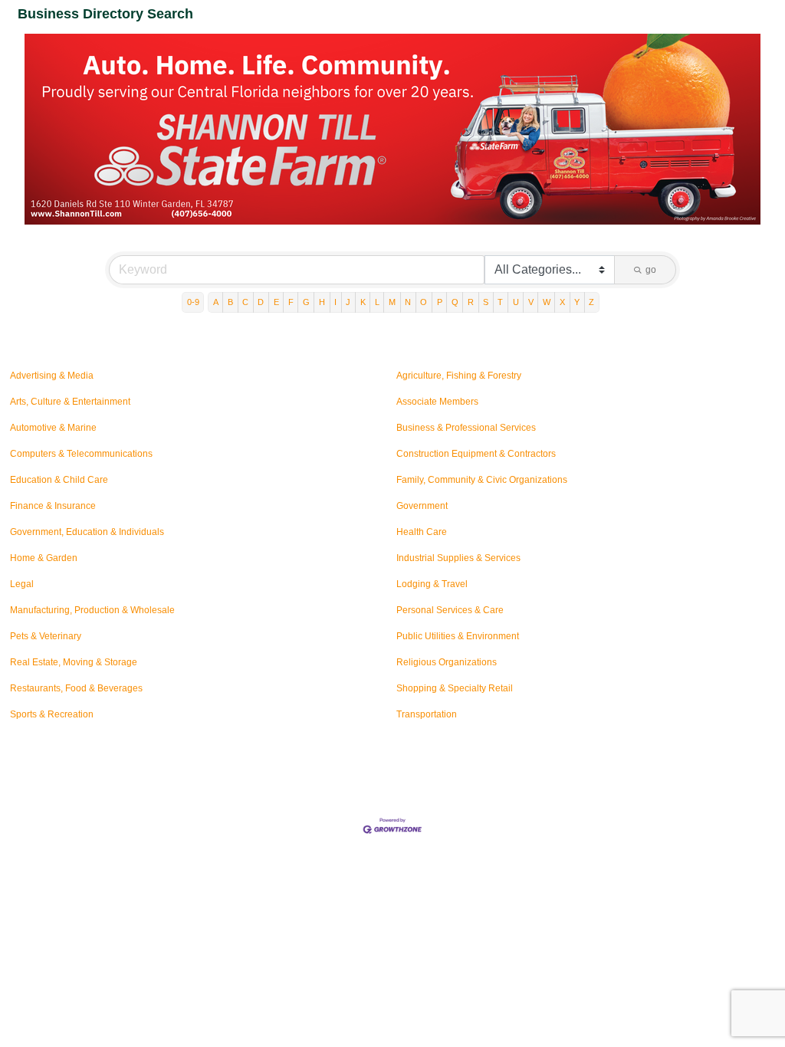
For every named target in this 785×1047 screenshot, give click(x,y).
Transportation (426, 714)
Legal (22, 584)
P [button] (439, 302)
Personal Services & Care (450, 610)
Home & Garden (43, 558)
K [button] (363, 302)
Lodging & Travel (432, 584)
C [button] (245, 302)
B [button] (230, 302)
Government (422, 506)
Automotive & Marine (53, 427)
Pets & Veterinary (45, 636)
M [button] (392, 302)
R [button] (471, 302)
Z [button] (591, 302)
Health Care (421, 532)
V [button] (531, 302)
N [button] (408, 302)
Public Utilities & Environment (457, 636)
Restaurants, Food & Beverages (76, 688)
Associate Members (437, 401)
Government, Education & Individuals (87, 532)
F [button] (291, 302)
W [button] (546, 302)
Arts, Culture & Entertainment (70, 401)
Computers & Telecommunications (81, 453)
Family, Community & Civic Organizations (481, 479)
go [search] (650, 269)
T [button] (500, 302)
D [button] (261, 302)
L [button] (377, 302)
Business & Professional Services (466, 427)
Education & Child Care (59, 479)
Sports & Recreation (52, 714)
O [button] (423, 302)
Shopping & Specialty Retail (454, 688)
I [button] (335, 302)
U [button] (516, 302)
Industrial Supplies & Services (458, 558)
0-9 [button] (193, 302)
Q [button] (455, 302)
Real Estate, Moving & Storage (73, 662)
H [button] (322, 302)
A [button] (215, 302)
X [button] (562, 302)
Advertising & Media (52, 375)
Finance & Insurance (53, 506)
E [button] (276, 302)
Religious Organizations (446, 662)
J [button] (348, 302)
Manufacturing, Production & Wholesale (92, 610)
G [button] (306, 302)
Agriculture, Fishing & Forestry (458, 375)
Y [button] (577, 302)
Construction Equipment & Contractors (476, 453)
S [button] (485, 302)
